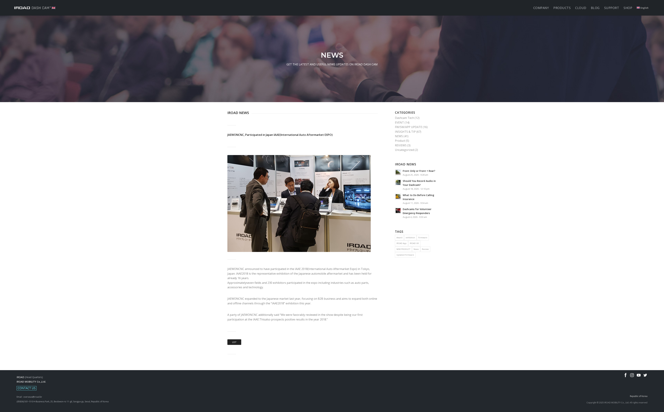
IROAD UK (414, 243)
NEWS (399, 136)
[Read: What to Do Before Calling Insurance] (398, 196)
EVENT (399, 122)
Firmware (422, 237)
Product (400, 141)
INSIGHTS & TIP (405, 132)
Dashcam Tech (404, 118)
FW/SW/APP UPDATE (408, 127)
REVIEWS (401, 145)
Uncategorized (404, 150)
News (416, 249)
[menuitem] (541, 8)
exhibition (410, 237)
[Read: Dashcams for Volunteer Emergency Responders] (398, 210)
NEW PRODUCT (403, 249)
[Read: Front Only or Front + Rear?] (398, 172)
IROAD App (401, 243)
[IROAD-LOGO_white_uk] (34, 8)
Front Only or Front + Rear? (419, 171)
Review (425, 249)
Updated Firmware (405, 254)
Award (399, 237)
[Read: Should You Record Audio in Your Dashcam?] (398, 182)
